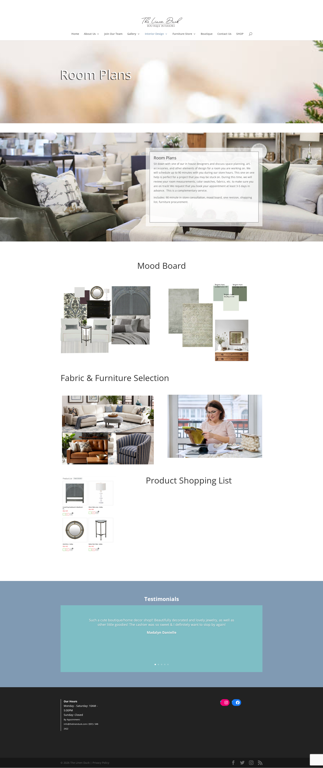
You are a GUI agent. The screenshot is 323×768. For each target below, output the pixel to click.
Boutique (207, 34)
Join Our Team (113, 34)
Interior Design (154, 34)
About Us (90, 34)
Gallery (131, 34)
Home (75, 34)
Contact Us (224, 34)
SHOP (240, 34)
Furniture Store (182, 34)
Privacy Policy (101, 762)
